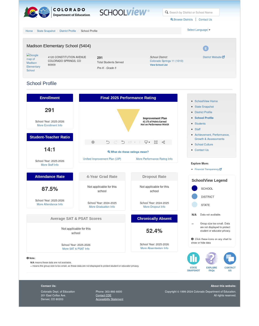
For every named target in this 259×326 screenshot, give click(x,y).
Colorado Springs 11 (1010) (166, 61)
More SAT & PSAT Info (75, 248)
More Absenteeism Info (154, 248)
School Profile (204, 118)
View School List (159, 64)
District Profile (68, 31)
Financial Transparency (207, 169)
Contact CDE (103, 295)
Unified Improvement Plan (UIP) (102, 159)
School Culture (204, 144)
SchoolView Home (206, 101)
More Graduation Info (102, 206)
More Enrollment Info (49, 125)
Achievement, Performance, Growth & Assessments (212, 137)
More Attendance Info (50, 204)
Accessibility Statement (109, 299)
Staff (197, 129)
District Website (212, 57)
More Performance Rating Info (154, 159)
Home (29, 31)
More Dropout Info (154, 206)
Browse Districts (183, 19)
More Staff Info (50, 165)
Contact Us (205, 19)
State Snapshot (46, 31)
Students (200, 123)
